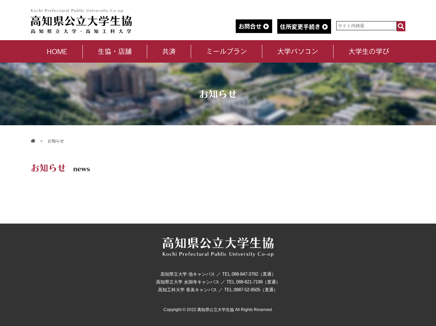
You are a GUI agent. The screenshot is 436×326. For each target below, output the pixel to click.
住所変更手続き (301, 27)
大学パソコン (297, 51)
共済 (169, 51)
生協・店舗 (115, 51)
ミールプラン (226, 51)
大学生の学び (368, 51)
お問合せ (250, 26)
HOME (57, 51)
